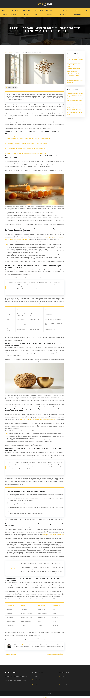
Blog (87, 10)
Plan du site (45, 697)
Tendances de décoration (63, 12)
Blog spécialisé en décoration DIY (55, 291)
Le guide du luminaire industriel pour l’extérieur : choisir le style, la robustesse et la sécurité (74, 70)
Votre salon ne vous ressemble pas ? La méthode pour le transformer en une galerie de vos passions (51, 653)
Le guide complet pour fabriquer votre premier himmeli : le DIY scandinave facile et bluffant (26, 136)
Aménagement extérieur (14, 12)
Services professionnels (77, 12)
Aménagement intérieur (26, 12)
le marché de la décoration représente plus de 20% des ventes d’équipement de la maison (37, 419)
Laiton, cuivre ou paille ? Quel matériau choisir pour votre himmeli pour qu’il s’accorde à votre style (27, 141)
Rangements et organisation (49, 12)
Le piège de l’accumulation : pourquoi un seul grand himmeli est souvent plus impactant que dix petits (28, 145)
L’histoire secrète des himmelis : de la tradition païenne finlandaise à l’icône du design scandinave (27, 143)
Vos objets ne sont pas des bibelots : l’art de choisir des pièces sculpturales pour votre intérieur (26, 153)
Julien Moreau (22, 644)
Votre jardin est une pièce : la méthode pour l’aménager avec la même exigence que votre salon (75, 75)
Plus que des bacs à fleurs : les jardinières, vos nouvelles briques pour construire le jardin (75, 59)
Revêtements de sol (39, 12)
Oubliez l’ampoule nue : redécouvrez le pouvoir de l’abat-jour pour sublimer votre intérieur (20, 653)
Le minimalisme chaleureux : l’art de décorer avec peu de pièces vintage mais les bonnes (74, 105)
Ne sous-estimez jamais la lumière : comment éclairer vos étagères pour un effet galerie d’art (26, 150)
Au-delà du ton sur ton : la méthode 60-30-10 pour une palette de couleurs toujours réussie (75, 100)
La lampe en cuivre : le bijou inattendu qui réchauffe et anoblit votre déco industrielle (75, 95)
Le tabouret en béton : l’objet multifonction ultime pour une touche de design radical (75, 80)
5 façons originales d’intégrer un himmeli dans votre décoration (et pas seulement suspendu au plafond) (28, 138)
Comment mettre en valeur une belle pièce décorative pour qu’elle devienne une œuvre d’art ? (26, 148)
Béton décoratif (4, 12)
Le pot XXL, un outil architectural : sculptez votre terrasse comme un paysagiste (74, 64)
